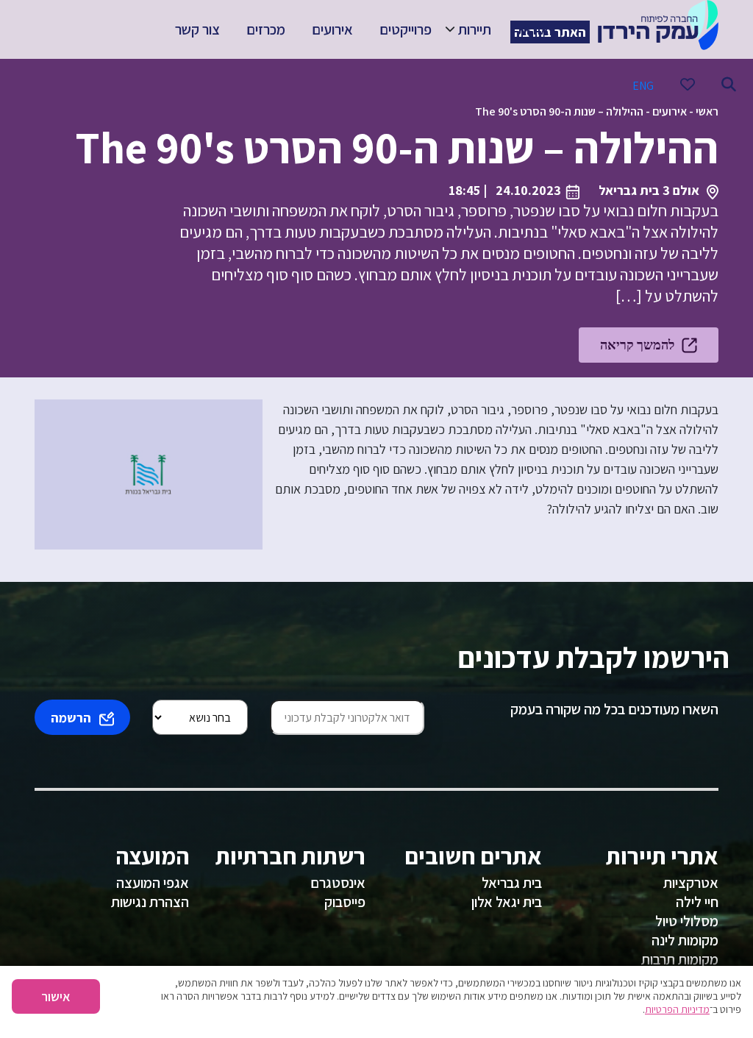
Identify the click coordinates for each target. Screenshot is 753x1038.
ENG (643, 85)
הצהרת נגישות (150, 901)
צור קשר (197, 29)
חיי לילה (697, 901)
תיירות (474, 29)
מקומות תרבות (679, 959)
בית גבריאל (512, 882)
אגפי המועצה (152, 882)
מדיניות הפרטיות (677, 1009)
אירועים (332, 29)
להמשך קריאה (637, 344)
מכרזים (265, 29)
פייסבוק (344, 901)
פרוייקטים (405, 29)
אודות (533, 29)
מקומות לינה (685, 940)
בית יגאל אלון (506, 901)
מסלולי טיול (686, 921)
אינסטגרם (337, 882)
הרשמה (71, 717)
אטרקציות (690, 882)
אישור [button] (56, 996)
